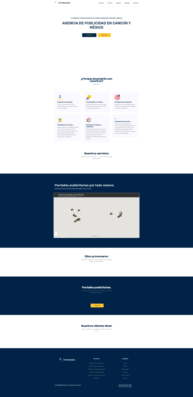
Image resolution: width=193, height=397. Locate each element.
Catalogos (96, 378)
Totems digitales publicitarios (96, 366)
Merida (125, 366)
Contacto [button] (135, 3)
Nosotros (101, 3)
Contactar (104, 35)
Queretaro (125, 372)
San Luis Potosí (125, 375)
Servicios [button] (110, 3)
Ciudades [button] (118, 3)
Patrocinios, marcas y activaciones (96, 375)
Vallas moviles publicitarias (96, 372)
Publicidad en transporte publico (96, 369)
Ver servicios (89, 35)
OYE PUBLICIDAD (64, 3)
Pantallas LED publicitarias (96, 363)
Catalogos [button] (127, 3)
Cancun (125, 363)
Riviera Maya (125, 369)
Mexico (125, 378)
